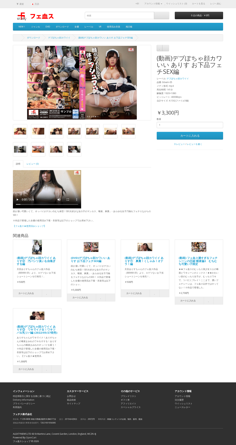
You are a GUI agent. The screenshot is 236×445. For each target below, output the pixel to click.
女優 (76, 26)
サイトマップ (73, 403)
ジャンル (35, 26)
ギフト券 (125, 399)
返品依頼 (71, 399)
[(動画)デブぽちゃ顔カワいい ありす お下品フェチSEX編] (82, 82)
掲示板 (129, 26)
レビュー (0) (33, 163)
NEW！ (22, 26)
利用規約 (17, 407)
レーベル (88, 26)
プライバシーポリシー (24, 403)
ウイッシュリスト (183, 403)
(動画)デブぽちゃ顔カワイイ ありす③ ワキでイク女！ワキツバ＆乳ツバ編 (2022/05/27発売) (37, 329)
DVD (48, 26)
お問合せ (71, 396)
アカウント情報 (182, 396)
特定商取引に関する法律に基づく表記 (32, 396)
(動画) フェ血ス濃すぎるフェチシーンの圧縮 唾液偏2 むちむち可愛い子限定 (198, 261)
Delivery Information (23, 399)
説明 (18, 163)
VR (100, 26)
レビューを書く (194, 144)
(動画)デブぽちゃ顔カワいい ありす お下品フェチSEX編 (105, 37)
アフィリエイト (128, 403)
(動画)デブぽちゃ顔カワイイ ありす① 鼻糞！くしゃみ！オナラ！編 (144, 261)
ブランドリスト (128, 396)
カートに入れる (190, 135)
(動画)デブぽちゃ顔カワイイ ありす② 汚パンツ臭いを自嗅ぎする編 (36, 261)
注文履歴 (179, 399)
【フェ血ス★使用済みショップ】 (29, 226)
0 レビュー (179, 144)
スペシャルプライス (131, 407)
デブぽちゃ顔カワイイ (59, 37)
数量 (159, 119)
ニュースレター (182, 407)
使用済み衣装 (113, 26)
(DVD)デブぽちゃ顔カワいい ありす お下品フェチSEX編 (90, 259)
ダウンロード (62, 26)
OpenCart (31, 437)
